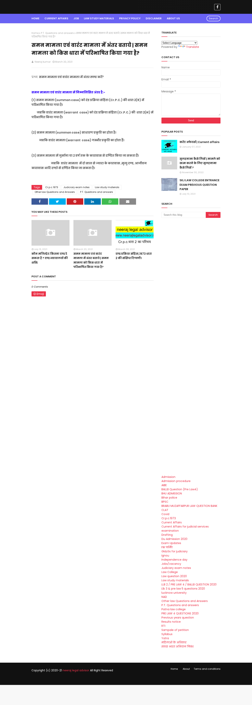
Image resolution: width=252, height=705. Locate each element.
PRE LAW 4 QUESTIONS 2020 (180, 613)
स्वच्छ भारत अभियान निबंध (177, 646)
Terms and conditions (207, 669)
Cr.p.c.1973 (51, 187)
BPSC (164, 502)
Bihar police (169, 498)
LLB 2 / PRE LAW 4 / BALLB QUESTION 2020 (189, 584)
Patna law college (173, 609)
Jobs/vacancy (171, 564)
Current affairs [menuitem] (56, 18)
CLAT (164, 510)
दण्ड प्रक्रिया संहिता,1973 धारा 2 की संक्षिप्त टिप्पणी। (134, 256)
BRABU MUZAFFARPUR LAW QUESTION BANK (189, 506)
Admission (168, 477)
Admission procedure (176, 481)
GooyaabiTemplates (104, 678)
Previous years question (177, 618)
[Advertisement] (190, 284)
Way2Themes (64, 678)
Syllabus (166, 634)
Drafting (167, 535)
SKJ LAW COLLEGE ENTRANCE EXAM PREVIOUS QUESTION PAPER (199, 184)
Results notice (171, 622)
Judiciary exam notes (76, 187)
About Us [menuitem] (173, 18)
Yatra (165, 638)
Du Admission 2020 (174, 539)
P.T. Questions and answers (57, 33)
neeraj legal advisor (76, 670)
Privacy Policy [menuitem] (130, 18)
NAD (164, 597)
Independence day (174, 560)
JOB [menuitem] (76, 18)
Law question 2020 (174, 576)
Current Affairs (171, 522)
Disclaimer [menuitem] (154, 18)
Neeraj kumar (42, 61)
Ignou (165, 555)
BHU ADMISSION (171, 493)
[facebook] (217, 7)
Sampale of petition (175, 630)
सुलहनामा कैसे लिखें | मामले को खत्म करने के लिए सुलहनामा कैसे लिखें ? (200, 163)
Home (35, 33)
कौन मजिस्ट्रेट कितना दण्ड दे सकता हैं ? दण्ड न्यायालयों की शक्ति (50, 258)
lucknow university (174, 593)
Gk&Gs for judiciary (174, 551)
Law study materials (107, 187)
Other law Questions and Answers (55, 192)
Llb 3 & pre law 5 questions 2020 (183, 589)
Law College (169, 572)
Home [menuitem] (35, 18)
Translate (192, 47)
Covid (165, 514)
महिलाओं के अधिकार (173, 642)
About (186, 669)
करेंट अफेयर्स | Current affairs (200, 142)
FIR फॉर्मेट (167, 547)
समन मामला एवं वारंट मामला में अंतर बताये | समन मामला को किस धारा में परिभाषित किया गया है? (91, 260)
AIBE (164, 485)
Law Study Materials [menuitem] (99, 18)
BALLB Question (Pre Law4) (179, 489)
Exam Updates (171, 543)
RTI (163, 626)
